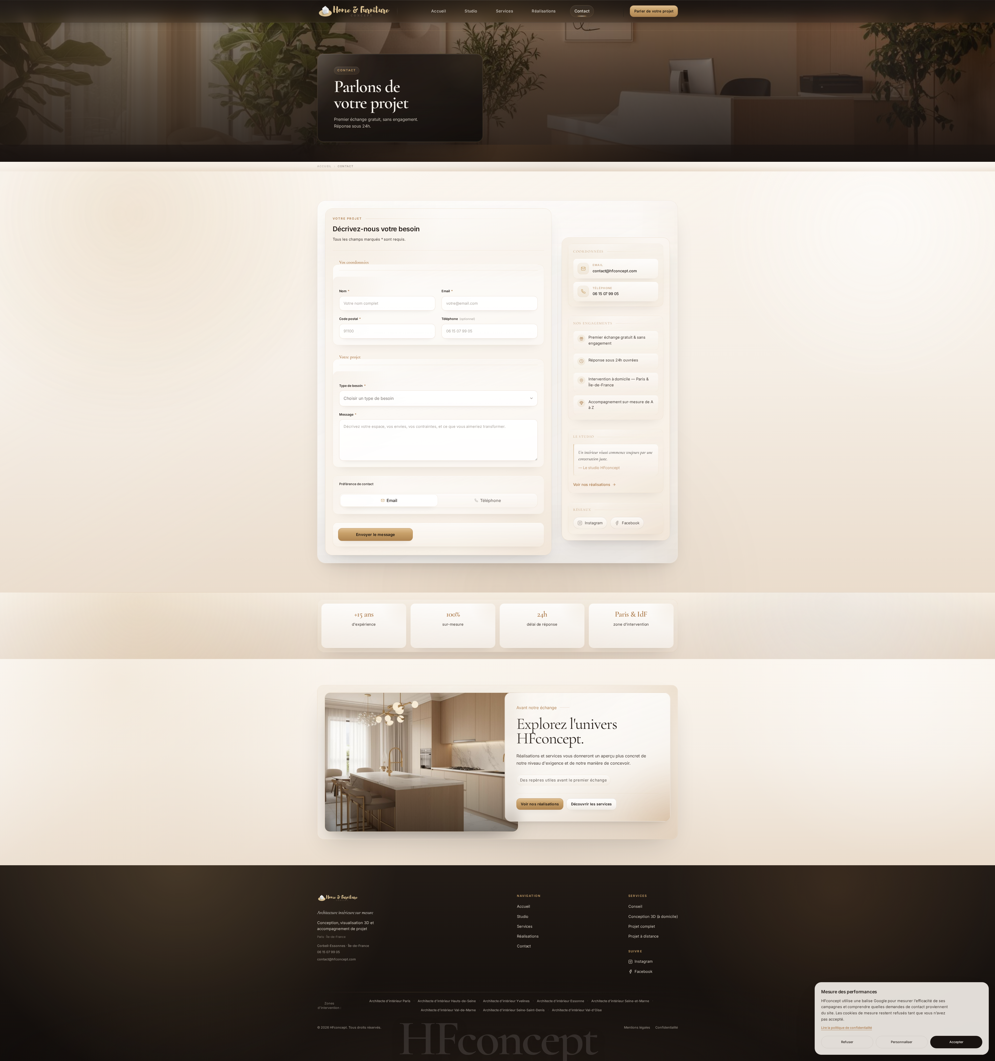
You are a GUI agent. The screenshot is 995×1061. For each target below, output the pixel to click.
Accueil (324, 166)
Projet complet (641, 926)
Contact (524, 946)
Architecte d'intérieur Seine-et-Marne (620, 1001)
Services (525, 926)
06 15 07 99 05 (328, 952)
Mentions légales (637, 1027)
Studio (523, 916)
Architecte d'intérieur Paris (389, 1001)
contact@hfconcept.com (336, 959)
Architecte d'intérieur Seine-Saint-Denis (514, 1010)
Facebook (643, 971)
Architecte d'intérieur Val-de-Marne (448, 1010)
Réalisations (528, 936)
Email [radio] (392, 500)
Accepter (956, 1042)
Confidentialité (666, 1027)
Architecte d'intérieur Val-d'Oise (577, 1010)
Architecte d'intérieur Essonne (560, 1001)
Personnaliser (901, 1042)
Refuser (847, 1042)
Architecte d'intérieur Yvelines (506, 1001)
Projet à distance (643, 936)
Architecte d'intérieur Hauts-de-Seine (447, 1001)
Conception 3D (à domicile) (653, 916)
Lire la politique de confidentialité (846, 1028)
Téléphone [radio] (490, 500)
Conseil (635, 906)
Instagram (644, 961)
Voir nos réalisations (591, 484)
